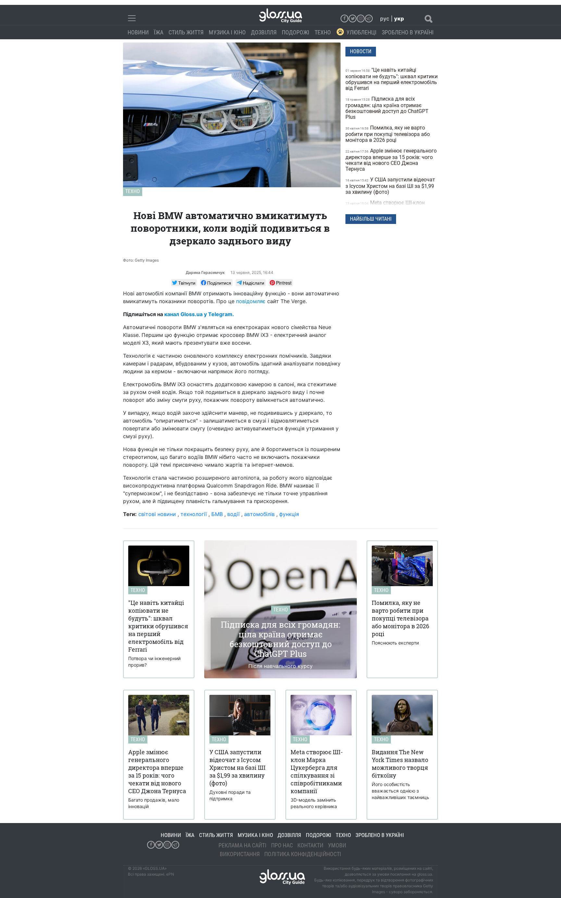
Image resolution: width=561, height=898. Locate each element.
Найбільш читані (371, 219)
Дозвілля (264, 32)
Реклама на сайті (242, 845)
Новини (138, 32)
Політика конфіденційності (302, 854)
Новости (360, 51)
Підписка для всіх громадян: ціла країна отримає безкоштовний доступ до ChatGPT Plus (387, 108)
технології (194, 514)
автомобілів (259, 514)
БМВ (217, 514)
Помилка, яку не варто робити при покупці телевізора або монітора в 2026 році (387, 134)
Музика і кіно (227, 32)
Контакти (310, 845)
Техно (323, 32)
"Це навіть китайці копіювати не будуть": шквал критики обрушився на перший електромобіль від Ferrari (391, 79)
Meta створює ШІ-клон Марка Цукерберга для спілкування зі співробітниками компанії (389, 209)
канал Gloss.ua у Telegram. (199, 314)
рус (384, 18)
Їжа (158, 32)
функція (289, 514)
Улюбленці (361, 32)
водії (233, 514)
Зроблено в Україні (408, 32)
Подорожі (295, 32)
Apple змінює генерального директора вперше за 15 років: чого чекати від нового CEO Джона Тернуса (391, 160)
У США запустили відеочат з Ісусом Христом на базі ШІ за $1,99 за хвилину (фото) (390, 186)
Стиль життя (186, 32)
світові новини (157, 514)
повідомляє (251, 301)
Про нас (282, 845)
